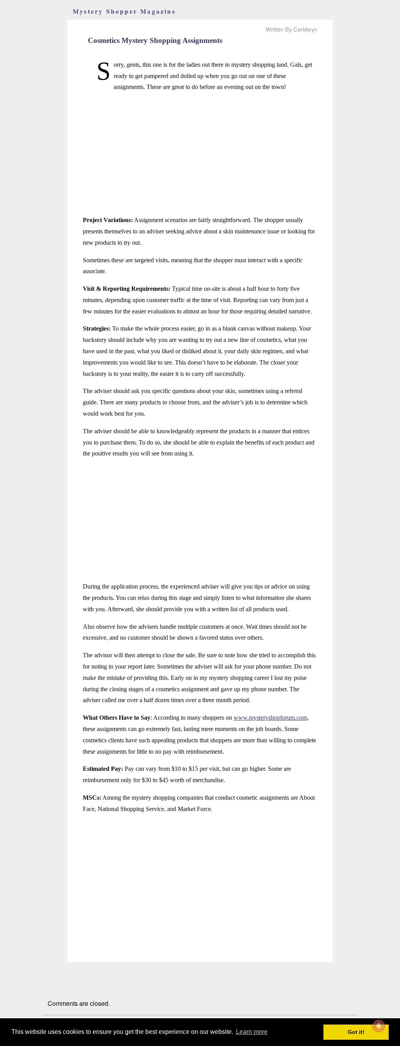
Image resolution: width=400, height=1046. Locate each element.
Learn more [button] (252, 1031)
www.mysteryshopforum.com (270, 717)
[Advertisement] (200, 153)
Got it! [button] (356, 1032)
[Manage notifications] (379, 1025)
